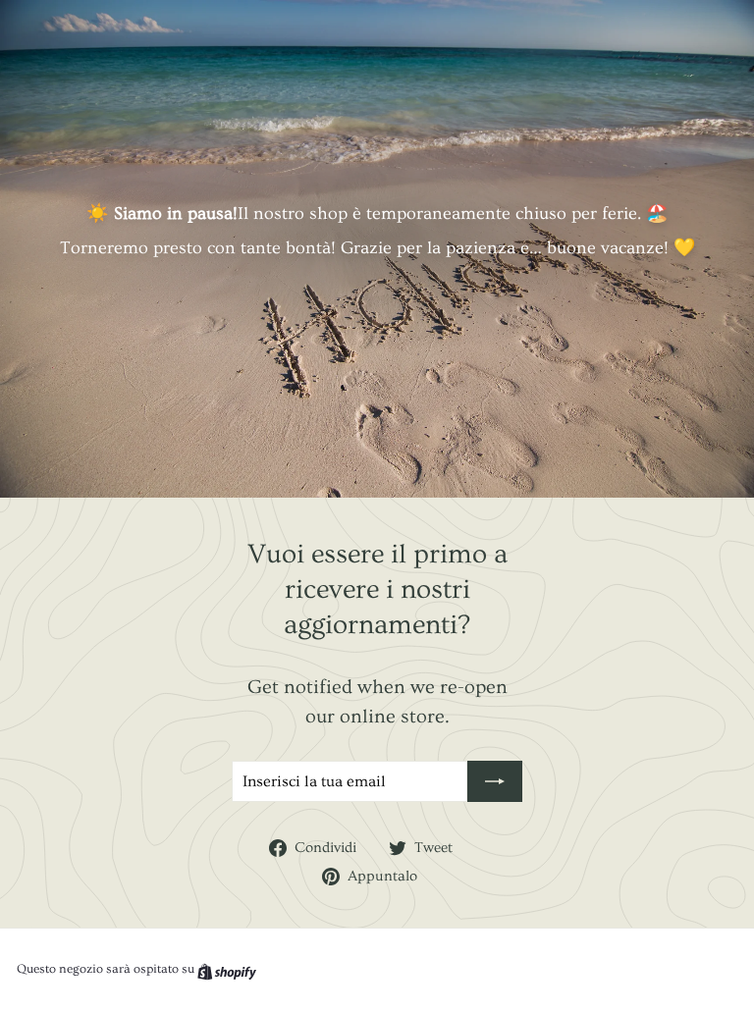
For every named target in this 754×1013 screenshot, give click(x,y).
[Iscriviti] (494, 781)
